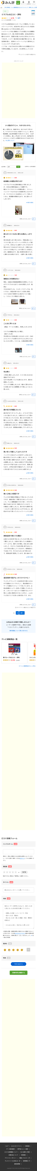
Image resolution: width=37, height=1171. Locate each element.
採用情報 (25, 1161)
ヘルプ (6, 1146)
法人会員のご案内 (25, 1152)
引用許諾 (27, 1146)
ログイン (22, 858)
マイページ (23, 4)
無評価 (24, 872)
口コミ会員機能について (11, 1152)
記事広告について (13, 1155)
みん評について (10, 140)
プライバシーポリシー (11, 1158)
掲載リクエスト (23, 1158)
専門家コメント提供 (22, 1149)
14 (18, 18)
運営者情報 (17, 1164)
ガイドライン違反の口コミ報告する (26, 607)
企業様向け (28, 4)
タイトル (8, 882)
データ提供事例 (10, 1149)
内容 (6, 898)
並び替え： (4, 166)
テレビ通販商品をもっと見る (28, 666)
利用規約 (23, 1155)
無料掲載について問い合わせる (19, 630)
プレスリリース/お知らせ (11, 1161)
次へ (22, 613)
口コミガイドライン (20, 933)
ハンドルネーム (8, 844)
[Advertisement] (18, 76)
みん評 (8, 3)
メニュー (34, 4)
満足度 (7, 866)
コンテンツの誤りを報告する (28, 54)
